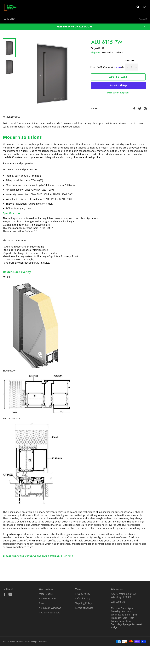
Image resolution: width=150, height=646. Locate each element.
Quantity (129, 60)
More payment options (118, 92)
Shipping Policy (83, 603)
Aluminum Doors (48, 598)
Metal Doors (46, 593)
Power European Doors (20, 641)
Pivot (42, 603)
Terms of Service (84, 607)
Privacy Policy (82, 593)
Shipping (95, 52)
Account (143, 18)
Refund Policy (82, 598)
